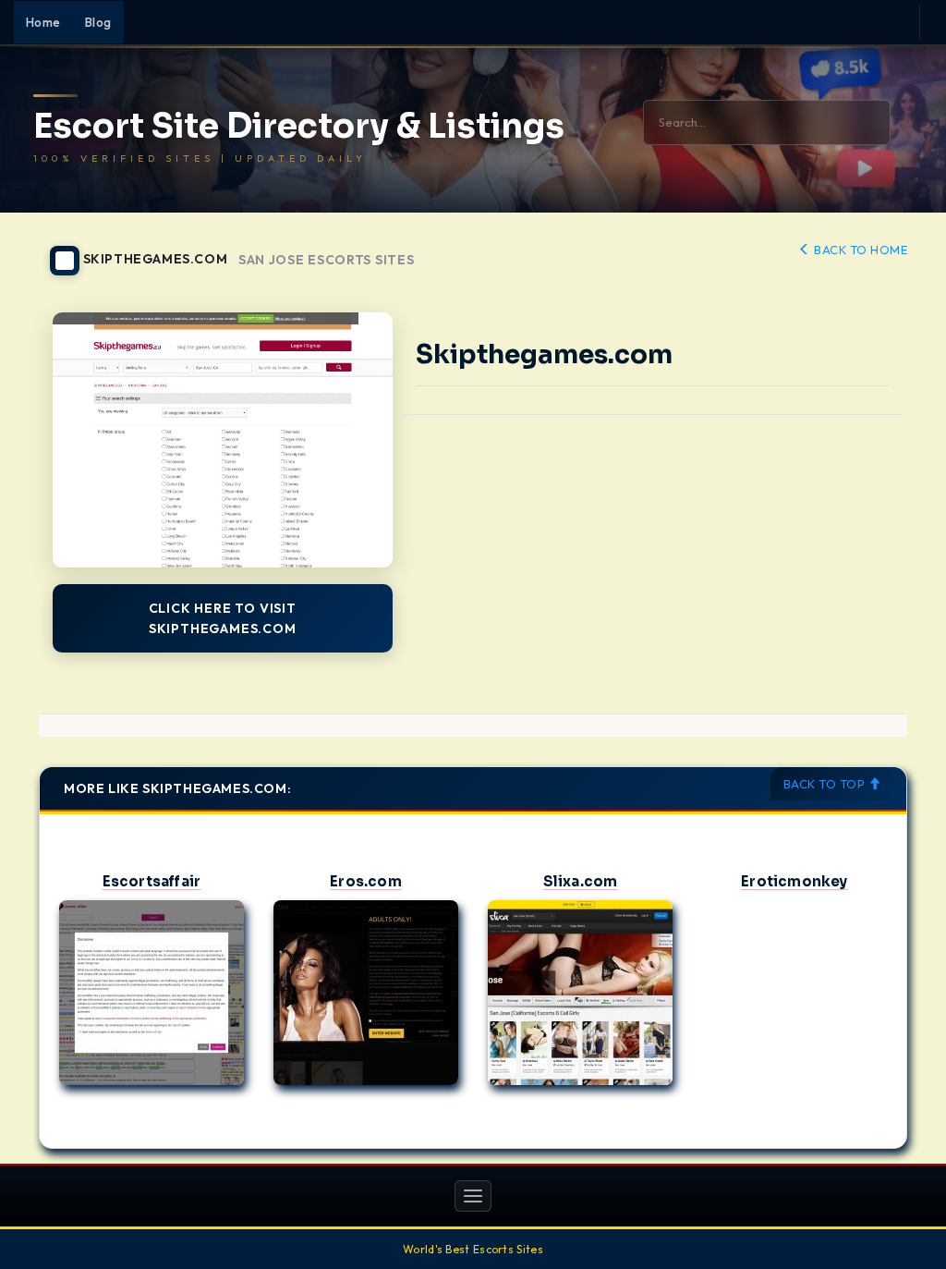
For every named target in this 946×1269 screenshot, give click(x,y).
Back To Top (825, 783)
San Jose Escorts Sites (326, 260)
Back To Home (859, 249)
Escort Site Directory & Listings (298, 126)
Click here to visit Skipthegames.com (223, 618)
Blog (98, 22)
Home (43, 22)
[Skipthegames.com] (223, 439)
